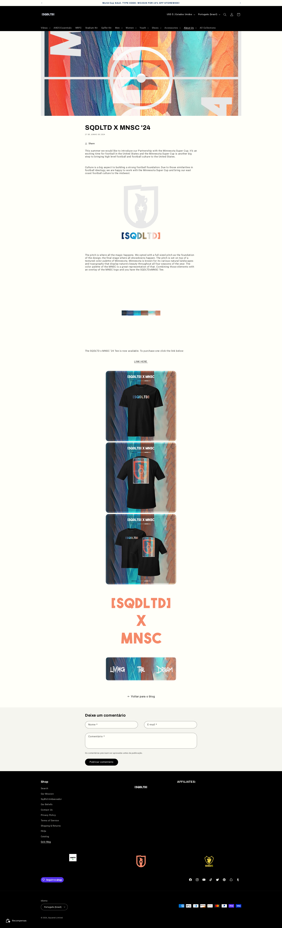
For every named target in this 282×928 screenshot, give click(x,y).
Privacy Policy (48, 815)
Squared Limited (55, 918)
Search (44, 788)
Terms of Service (50, 820)
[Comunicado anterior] (41, 3)
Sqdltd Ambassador (51, 799)
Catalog (45, 836)
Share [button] (92, 143)
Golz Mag (46, 841)
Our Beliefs (47, 804)
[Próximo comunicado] (240, 3)
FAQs (43, 831)
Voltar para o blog (143, 696)
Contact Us (47, 810)
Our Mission (47, 794)
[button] (45, 28)
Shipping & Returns (51, 825)
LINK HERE (141, 361)
